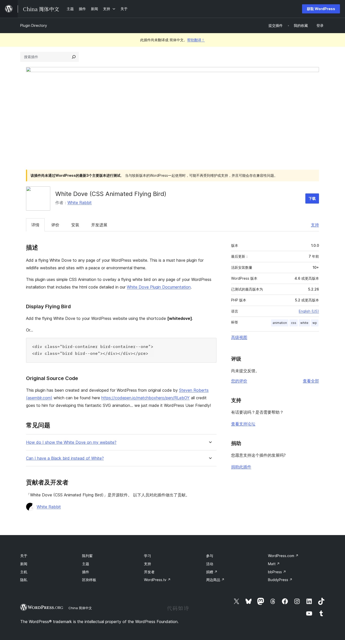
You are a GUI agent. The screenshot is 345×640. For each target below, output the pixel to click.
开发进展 (99, 224)
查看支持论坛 (243, 423)
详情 (35, 224)
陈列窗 (87, 556)
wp (314, 323)
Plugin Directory (33, 25)
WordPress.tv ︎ (157, 580)
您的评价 (239, 380)
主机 (23, 572)
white (304, 323)
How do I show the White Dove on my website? (71, 442)
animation (280, 323)
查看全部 (311, 380)
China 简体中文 (80, 608)
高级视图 (239, 337)
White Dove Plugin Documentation (159, 287)
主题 (85, 564)
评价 (55, 224)
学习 (147, 556)
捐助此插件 (241, 466)
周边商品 (215, 580)
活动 (209, 564)
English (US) (309, 311)
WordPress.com (283, 556)
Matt (274, 564)
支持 (315, 224)
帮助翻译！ (196, 40)
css (293, 323)
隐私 (23, 580)
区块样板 (89, 580)
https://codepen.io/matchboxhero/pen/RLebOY (145, 397)
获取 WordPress (321, 9)
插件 (85, 572)
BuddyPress (280, 580)
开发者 (149, 572)
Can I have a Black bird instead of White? (65, 458)
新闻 (23, 564)
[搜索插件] (74, 57)
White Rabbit (79, 202)
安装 (75, 224)
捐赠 (211, 572)
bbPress (277, 572)
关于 (23, 556)
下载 (312, 198)
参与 (209, 556)
